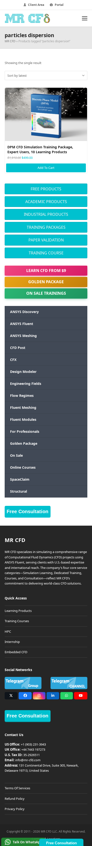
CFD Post (17, 347)
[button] (84, 18)
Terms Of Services (17, 788)
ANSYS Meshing (23, 335)
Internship (12, 642)
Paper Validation (46, 240)
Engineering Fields (25, 383)
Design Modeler (23, 371)
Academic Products (46, 201)
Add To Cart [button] (46, 167)
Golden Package (46, 281)
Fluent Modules (23, 419)
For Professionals (24, 431)
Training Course (46, 253)
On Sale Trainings (46, 293)
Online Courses (23, 467)
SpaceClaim (19, 479)
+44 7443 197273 (33, 749)
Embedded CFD (16, 652)
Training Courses (17, 621)
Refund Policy (15, 798)
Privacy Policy (15, 809)
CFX (13, 359)
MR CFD (10, 41)
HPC (8, 631)
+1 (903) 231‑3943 (33, 744)
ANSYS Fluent (21, 323)
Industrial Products (46, 214)
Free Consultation (27, 511)
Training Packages (46, 227)
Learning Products (18, 610)
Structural (18, 491)
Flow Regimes (22, 395)
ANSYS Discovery (24, 311)
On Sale (16, 455)
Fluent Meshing (23, 407)
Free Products (46, 189)
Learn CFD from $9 (46, 270)
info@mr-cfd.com (27, 760)
